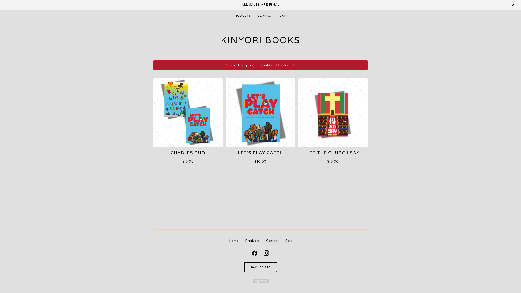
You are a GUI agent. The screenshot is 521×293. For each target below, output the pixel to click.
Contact (265, 15)
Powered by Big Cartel (261, 281)
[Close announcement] (513, 4)
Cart (284, 15)
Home (234, 241)
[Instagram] (266, 253)
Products (242, 15)
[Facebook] (254, 253)
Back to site (260, 267)
